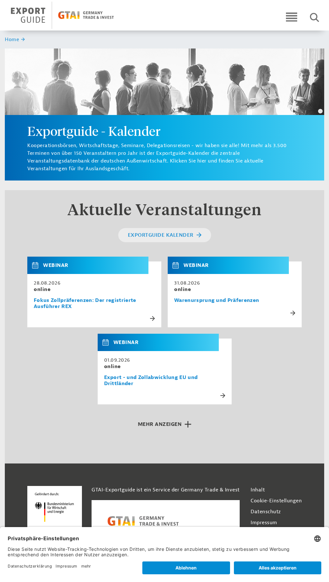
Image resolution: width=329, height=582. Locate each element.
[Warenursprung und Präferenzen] (178, 265)
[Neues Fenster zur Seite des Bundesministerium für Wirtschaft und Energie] (54, 514)
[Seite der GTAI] (166, 521)
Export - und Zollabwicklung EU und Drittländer (151, 381)
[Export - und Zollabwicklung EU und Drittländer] (107, 342)
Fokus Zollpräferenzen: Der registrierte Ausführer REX (85, 303)
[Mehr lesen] (152, 318)
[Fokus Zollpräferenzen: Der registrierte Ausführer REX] (37, 265)
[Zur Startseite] (68, 15)
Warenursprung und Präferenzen (216, 300)
